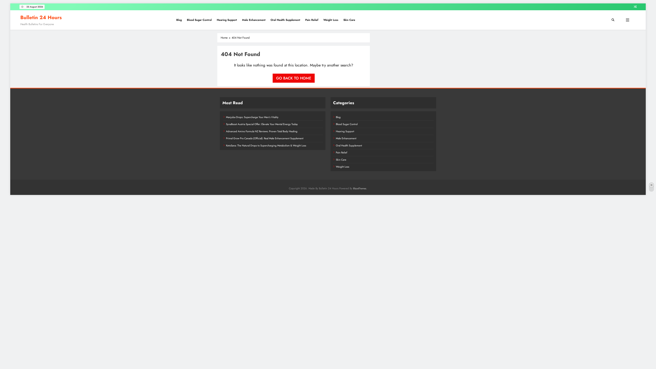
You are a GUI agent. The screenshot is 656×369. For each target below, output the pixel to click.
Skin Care (349, 20)
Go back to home (293, 78)
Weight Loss (330, 20)
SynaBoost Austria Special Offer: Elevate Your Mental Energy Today (262, 124)
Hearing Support (227, 20)
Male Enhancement (253, 20)
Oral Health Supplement (285, 20)
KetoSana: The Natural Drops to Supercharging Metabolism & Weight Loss (266, 145)
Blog (179, 20)
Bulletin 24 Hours (41, 17)
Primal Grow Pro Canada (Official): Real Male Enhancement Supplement (264, 138)
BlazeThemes (359, 188)
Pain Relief (311, 20)
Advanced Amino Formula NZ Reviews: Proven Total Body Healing (261, 131)
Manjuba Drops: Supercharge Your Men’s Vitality (252, 117)
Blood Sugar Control (199, 20)
